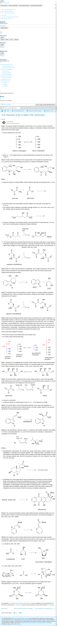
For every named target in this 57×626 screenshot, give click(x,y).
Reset (2, 37)
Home (7, 110)
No (21, 612)
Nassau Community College (35, 110)
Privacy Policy (24, 622)
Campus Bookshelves (19, 110)
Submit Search (4, 27)
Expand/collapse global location (55, 110)
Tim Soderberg (9, 121)
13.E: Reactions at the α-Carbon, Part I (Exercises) (20, 603)
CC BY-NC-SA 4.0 (18, 604)
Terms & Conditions (32, 622)
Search (3, 108)
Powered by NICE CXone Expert (21, 618)
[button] (5, 84)
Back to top (3, 608)
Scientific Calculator (7, 74)
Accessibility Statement (42, 622)
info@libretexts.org (16, 624)
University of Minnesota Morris (13, 123)
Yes (16, 612)
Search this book (3, 23)
